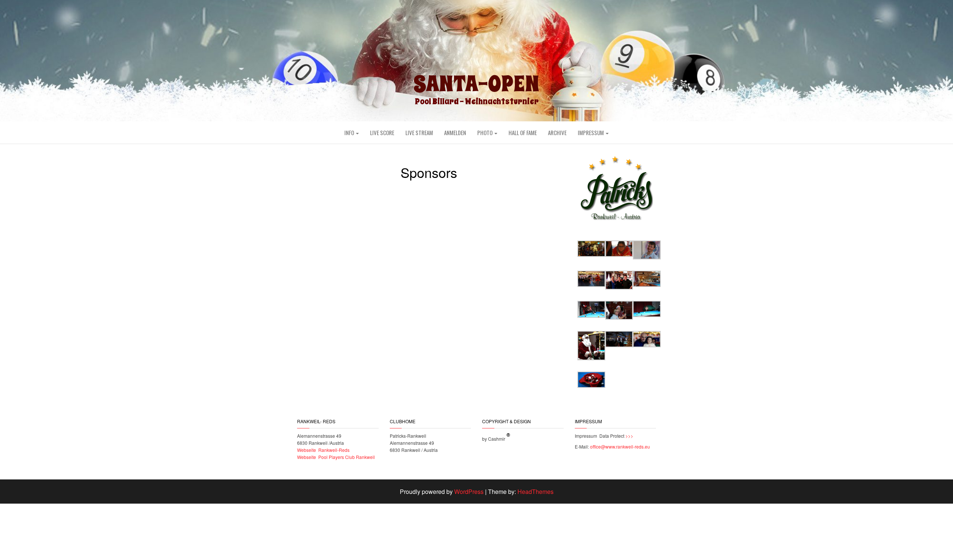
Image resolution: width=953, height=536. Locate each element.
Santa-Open (476, 83)
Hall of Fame (523, 132)
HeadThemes (535, 491)
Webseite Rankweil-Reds (323, 450)
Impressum (591, 132)
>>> (628, 436)
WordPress (469, 491)
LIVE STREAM (419, 132)
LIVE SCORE (382, 132)
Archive (557, 132)
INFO (349, 132)
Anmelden (455, 132)
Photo (485, 132)
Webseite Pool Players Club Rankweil (336, 457)
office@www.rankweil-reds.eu (620, 446)
